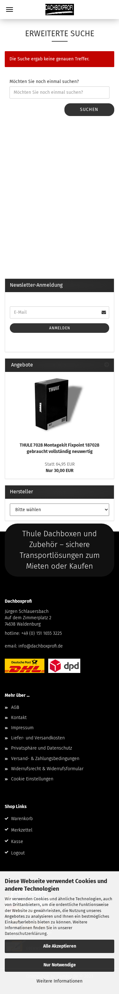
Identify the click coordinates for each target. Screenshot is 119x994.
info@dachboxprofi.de (40, 646)
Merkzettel (21, 830)
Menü (9, 9)
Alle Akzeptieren (59, 946)
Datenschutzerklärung (26, 933)
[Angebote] (106, 365)
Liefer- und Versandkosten (38, 738)
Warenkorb (22, 818)
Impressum (22, 727)
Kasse (17, 841)
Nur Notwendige (59, 965)
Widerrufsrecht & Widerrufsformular (47, 768)
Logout (18, 853)
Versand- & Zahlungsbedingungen (45, 758)
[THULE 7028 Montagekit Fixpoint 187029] (59, 405)
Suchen (89, 109)
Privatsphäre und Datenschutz (41, 748)
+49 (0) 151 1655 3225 (41, 633)
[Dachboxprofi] (60, 9)
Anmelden (59, 328)
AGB (15, 707)
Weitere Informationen (59, 981)
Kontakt (19, 717)
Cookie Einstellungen (32, 779)
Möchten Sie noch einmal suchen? (44, 81)
